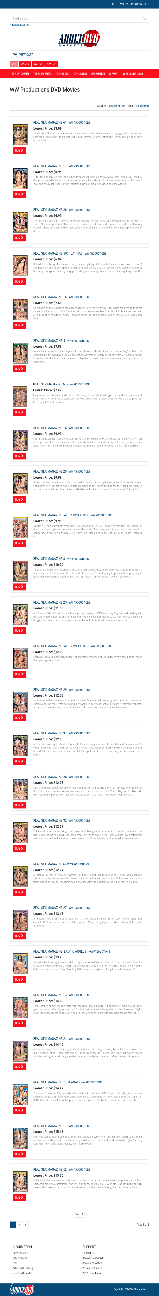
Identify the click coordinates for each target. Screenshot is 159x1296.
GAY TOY (51, 63)
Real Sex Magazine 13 (50, 995)
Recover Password (92, 1258)
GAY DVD (25, 63)
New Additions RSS (23, 1273)
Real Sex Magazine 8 (49, 559)
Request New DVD (92, 1263)
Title (122, 105)
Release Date (142, 105)
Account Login (134, 73)
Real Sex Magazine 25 (50, 602)
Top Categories (20, 73)
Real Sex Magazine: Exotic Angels (60, 951)
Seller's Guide (20, 1258)
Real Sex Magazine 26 (50, 210)
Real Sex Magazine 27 (50, 908)
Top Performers (42, 73)
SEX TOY (38, 63)
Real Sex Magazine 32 (50, 820)
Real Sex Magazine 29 (50, 690)
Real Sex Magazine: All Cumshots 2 (61, 515)
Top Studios (62, 73)
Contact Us (88, 1253)
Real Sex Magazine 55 (50, 777)
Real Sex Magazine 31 (50, 733)
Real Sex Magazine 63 (50, 384)
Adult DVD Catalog (23, 1268)
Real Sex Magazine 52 (50, 1169)
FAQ (15, 1263)
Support (113, 73)
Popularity (113, 105)
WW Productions (80, 122)
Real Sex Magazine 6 (49, 864)
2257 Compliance (92, 1273)
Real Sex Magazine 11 (50, 1126)
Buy (18, 150)
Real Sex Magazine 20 (50, 471)
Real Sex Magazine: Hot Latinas (58, 253)
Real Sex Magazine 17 (50, 166)
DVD (14, 63)
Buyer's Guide (20, 1253)
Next (78, 1214)
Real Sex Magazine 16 (50, 297)
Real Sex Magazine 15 (50, 428)
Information (98, 73)
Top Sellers (80, 73)
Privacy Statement (92, 1268)
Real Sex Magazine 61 (50, 122)
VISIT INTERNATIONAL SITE (134, 4)
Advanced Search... (20, 24)
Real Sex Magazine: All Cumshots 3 (61, 646)
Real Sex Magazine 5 (49, 341)
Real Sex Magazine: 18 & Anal (56, 1082)
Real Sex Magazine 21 (50, 1039)
